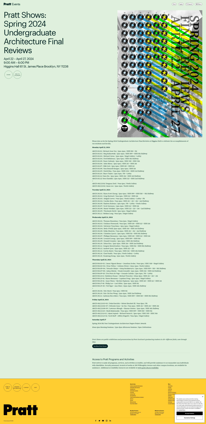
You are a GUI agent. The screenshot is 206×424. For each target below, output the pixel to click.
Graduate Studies (134, 390)
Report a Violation (172, 393)
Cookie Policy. (182, 410)
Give (174, 4)
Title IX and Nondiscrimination (137, 397)
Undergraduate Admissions (136, 385)
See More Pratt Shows (100, 346)
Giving (131, 400)
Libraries (170, 401)
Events (16, 4)
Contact (26, 387)
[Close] (202, 396)
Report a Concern (172, 392)
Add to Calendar (17, 74)
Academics (132, 389)
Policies (170, 390)
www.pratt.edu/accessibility (148, 368)
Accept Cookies (189, 413)
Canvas (169, 387)
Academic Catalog (172, 398)
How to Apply (7, 387)
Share (8, 74)
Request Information (17, 387)
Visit (35, 387)
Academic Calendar (172, 400)
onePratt (170, 389)
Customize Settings (189, 417)
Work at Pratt (133, 401)
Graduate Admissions (135, 387)
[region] (190, 408)
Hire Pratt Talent (133, 403)
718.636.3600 (133, 414)
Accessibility (133, 395)
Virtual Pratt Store (172, 403)
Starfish (170, 395)
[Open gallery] (159, 73)
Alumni (131, 398)
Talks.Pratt (170, 397)
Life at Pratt (132, 393)
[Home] (21, 409)
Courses (132, 392)
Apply (181, 4)
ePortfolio (170, 385)
